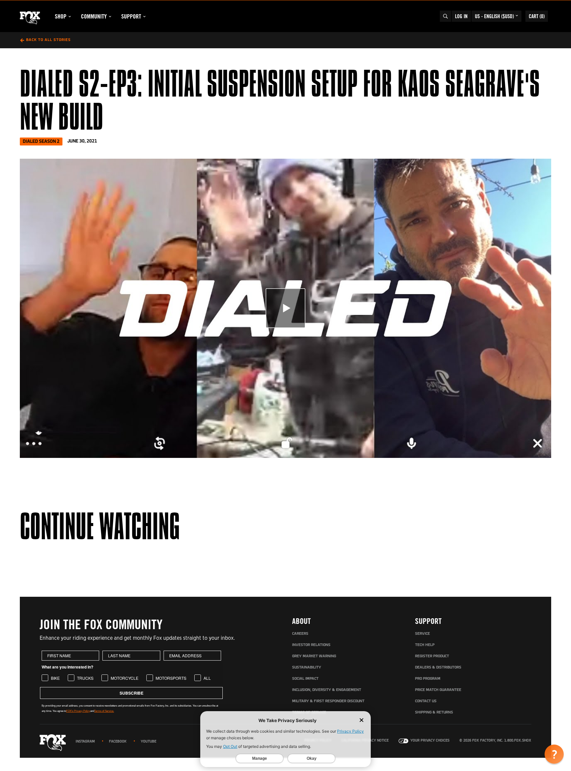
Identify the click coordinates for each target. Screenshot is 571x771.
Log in (461, 16)
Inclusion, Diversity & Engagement (326, 690)
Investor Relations (311, 645)
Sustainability (306, 668)
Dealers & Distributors (438, 668)
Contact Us (426, 701)
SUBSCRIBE (131, 693)
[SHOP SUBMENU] (69, 17)
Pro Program (427, 679)
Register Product (432, 656)
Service (422, 634)
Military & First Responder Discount (328, 701)
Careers (300, 634)
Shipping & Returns (434, 712)
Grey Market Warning (314, 656)
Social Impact (305, 679)
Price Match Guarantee (438, 690)
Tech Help (425, 645)
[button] (554, 754)
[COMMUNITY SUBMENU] (110, 17)
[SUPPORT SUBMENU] (144, 17)
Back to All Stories (48, 40)
